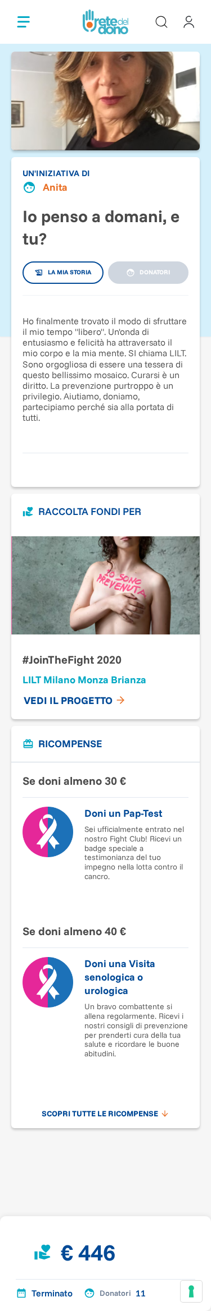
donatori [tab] (155, 272)
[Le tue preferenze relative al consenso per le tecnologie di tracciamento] (191, 1291)
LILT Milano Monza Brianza (84, 679)
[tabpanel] (105, 368)
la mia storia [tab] (69, 272)
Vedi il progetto (68, 700)
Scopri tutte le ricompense (100, 1113)
